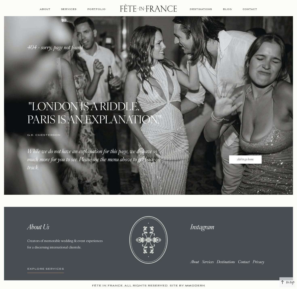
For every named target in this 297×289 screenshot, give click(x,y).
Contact (250, 9)
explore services (45, 268)
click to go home (245, 159)
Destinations (201, 9)
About (45, 9)
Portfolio (96, 9)
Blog (227, 9)
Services (69, 9)
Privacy (258, 262)
